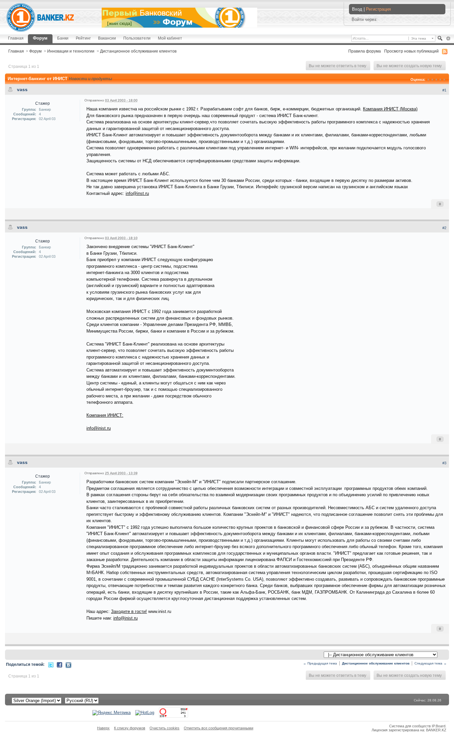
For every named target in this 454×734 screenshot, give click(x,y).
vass (22, 89)
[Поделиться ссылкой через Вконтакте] (68, 664)
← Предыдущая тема (320, 663)
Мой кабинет (170, 38)
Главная (16, 38)
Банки (62, 38)
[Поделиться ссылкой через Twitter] (51, 664)
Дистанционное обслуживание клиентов (138, 51)
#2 (444, 228)
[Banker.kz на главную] (40, 17)
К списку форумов (129, 728)
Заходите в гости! (129, 611)
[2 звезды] (432, 79)
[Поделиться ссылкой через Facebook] (59, 664)
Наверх (103, 728)
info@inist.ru (98, 428)
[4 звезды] (440, 79)
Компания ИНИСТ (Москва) (390, 108)
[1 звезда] (428, 79)
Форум (40, 38)
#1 (444, 90)
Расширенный (448, 38)
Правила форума (364, 51)
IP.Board (438, 726)
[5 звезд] (444, 79)
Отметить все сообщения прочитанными (218, 728)
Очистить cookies (164, 728)
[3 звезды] (436, 79)
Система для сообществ (410, 726)
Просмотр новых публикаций (411, 51)
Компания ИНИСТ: (104, 415)
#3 (444, 463)
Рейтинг (83, 38)
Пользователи (137, 38)
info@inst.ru (137, 193)
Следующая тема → (430, 663)
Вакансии (107, 38)
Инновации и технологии (70, 51)
